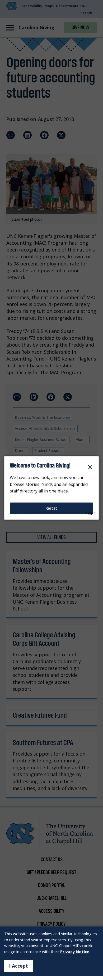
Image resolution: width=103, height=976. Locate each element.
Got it (51, 508)
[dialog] (51, 488)
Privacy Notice (74, 951)
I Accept (18, 966)
